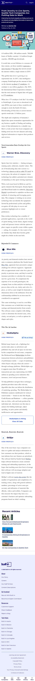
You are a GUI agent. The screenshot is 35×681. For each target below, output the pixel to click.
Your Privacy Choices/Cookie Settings (17, 670)
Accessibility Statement (17, 658)
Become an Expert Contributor (11, 599)
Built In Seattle (6, 649)
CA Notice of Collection (17, 672)
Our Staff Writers (7, 584)
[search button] (26, 2)
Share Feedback (6, 610)
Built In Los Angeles (7, 638)
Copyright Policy (17, 661)
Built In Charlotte (7, 628)
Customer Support (7, 606)
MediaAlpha (12, 333)
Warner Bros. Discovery (18, 153)
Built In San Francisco (8, 645)
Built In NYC (5, 642)
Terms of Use (17, 667)
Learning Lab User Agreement (17, 655)
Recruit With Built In (8, 595)
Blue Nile (11, 249)
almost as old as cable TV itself (20, 171)
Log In (31, 2)
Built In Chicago (6, 631)
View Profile (7, 157)
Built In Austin (6, 621)
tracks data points (20, 477)
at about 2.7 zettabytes (19, 84)
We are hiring (28, 337)
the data (15, 69)
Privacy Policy (17, 664)
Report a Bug (5, 613)
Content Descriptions (8, 587)
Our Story (4, 577)
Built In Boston (6, 625)
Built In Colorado (7, 635)
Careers (3, 580)
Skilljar (10, 438)
